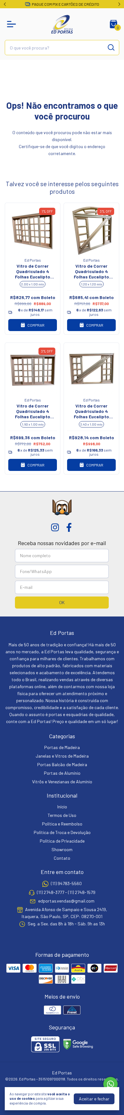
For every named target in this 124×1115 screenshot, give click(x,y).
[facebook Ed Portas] (69, 527)
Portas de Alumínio (62, 773)
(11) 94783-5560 (66, 883)
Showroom (62, 849)
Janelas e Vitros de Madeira (62, 756)
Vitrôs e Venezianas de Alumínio (62, 781)
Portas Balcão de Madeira (62, 764)
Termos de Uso (62, 815)
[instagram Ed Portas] (55, 527)
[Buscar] (110, 47)
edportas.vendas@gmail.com (66, 900)
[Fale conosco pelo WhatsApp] (110, 1084)
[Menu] (13, 24)
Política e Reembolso (62, 823)
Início (62, 806)
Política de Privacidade (62, 841)
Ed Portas (32, 260)
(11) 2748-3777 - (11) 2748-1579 (66, 892)
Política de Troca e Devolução (62, 832)
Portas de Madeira (62, 747)
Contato (62, 858)
